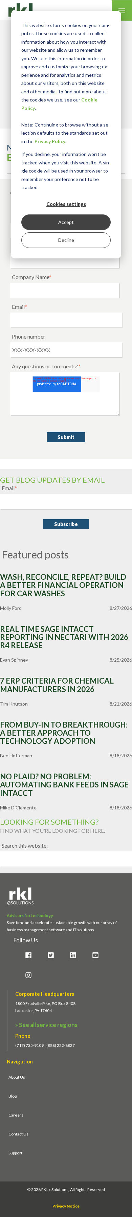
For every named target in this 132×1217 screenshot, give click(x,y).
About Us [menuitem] (16, 1077)
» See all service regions (46, 1024)
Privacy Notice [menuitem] (66, 1206)
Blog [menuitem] (12, 1096)
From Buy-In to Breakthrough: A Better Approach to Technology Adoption (64, 733)
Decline (66, 240)
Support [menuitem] (15, 1152)
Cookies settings (66, 204)
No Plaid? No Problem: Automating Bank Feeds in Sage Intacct (64, 785)
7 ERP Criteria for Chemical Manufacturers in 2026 (57, 685)
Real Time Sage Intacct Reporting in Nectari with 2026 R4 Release (64, 637)
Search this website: (25, 845)
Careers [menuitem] (15, 1115)
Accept (66, 222)
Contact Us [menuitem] (18, 1133)
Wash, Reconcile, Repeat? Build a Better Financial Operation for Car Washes (63, 585)
